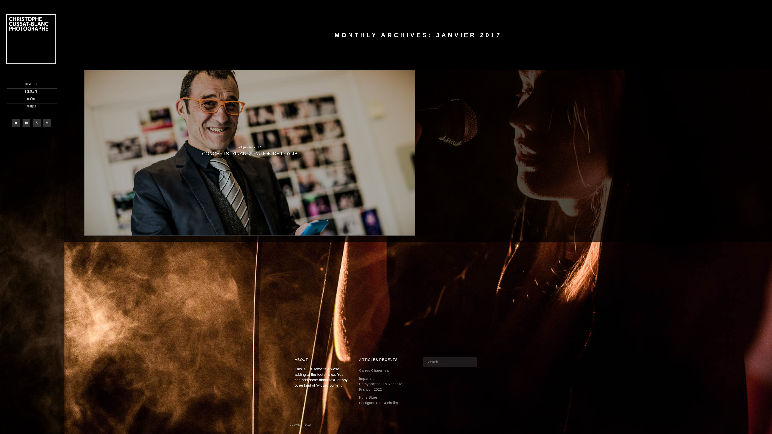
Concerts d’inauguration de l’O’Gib (250, 153)
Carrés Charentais (374, 370)
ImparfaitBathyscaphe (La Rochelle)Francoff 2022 (381, 384)
